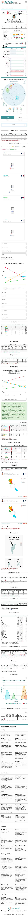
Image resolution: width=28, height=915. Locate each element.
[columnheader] (2, 134)
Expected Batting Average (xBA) (6, 753)
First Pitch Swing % (4, 637)
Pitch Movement (14, 366)
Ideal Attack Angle (4, 794)
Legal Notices (19, 910)
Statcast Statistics (14, 130)
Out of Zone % (3, 633)
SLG (1, 619)
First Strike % (3, 636)
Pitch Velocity (4, 829)
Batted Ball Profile (14, 341)
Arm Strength (17, 857)
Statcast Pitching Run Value (14, 572)
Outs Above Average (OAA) (6, 873)
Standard (20, 117)
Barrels (2, 738)
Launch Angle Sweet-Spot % (5, 625)
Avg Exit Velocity (3, 624)
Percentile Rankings (14, 598)
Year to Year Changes (14, 612)
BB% (1, 640)
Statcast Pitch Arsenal (14, 143)
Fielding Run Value (18, 873)
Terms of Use (4, 910)
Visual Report (5, 35)
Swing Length (4, 785)
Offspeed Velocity (3, 631)
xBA (1, 618)
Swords (16, 815)
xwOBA (2, 622)
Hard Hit (16, 738)
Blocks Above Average (19, 884)
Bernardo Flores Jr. (14, 20)
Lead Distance (4, 865)
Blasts (2, 815)
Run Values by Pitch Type (14, 442)
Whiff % (2, 635)
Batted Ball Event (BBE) (19, 745)
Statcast (7, 117)
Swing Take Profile (6, 39)
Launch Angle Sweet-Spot (6, 745)
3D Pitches (5, 36)
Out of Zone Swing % (4, 634)
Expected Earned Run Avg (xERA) (20, 846)
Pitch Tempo (14, 661)
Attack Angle (17, 785)
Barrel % (2, 626)
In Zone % (2, 632)
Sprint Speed (3, 897)
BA (1, 617)
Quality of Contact (14, 355)
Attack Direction (18, 794)
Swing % (2, 638)
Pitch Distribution (14, 674)
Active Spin (3, 839)
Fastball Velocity (3, 629)
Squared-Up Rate (18, 804)
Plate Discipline (14, 587)
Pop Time (3, 857)
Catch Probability (4, 884)
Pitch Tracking (14, 322)
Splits (7, 119)
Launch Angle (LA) (18, 733)
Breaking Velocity (3, 630)
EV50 (2, 761)
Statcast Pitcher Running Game (14, 708)
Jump (16, 865)
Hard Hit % (2, 623)
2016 (6, 22)
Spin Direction (14, 465)
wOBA (2, 621)
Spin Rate (17, 839)
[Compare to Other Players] (22, 42)
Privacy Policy (11, 910)
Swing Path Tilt (4, 804)
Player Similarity (5, 37)
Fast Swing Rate (18, 776)
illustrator (4, 34)
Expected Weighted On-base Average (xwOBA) (21, 753)
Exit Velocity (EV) (4, 733)
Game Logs (21, 119)
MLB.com (25, 910)
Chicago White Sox (15, 22)
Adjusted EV (17, 761)
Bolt (16, 897)
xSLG (1, 620)
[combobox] (14, 8)
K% (1, 639)
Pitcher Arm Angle (14, 532)
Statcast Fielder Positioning (14, 646)
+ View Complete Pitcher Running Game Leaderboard (10, 720)
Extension (3, 845)
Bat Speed (3, 776)
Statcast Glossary (8, 726)
